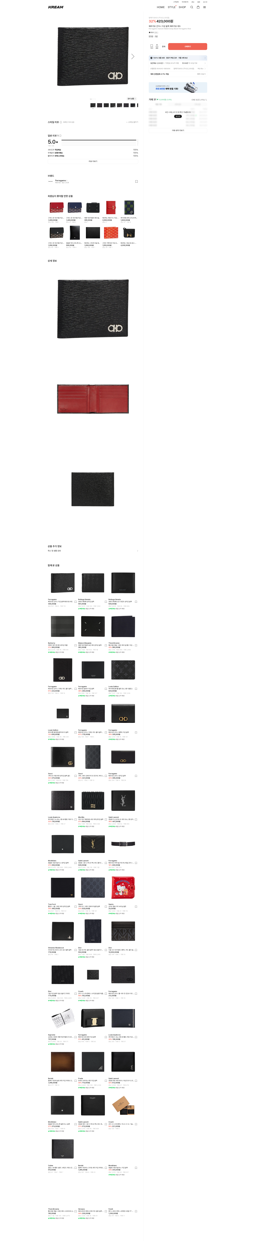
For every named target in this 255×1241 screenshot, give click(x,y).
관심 (193, 2)
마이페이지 (185, 2)
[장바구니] (198, 7)
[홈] (56, 7)
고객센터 (176, 2)
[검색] (191, 7)
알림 (198, 2)
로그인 (205, 2)
